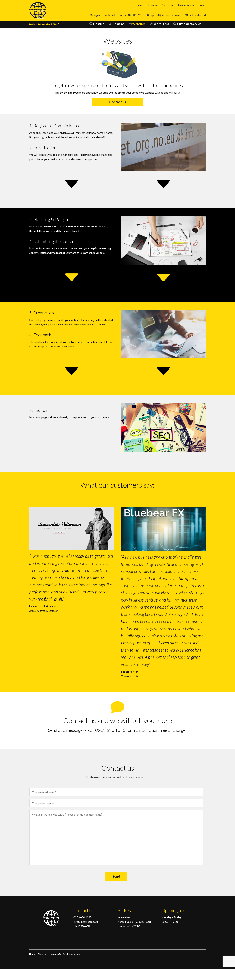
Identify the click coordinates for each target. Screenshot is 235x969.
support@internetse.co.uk (165, 15)
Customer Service (189, 24)
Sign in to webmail (104, 15)
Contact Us (55, 953)
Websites (138, 24)
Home (141, 5)
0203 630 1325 (132, 15)
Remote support (187, 5)
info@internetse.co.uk (86, 921)
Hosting (98, 24)
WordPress (161, 24)
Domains (118, 24)
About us (153, 5)
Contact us (168, 5)
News (203, 5)
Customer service (72, 953)
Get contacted (197, 15)
